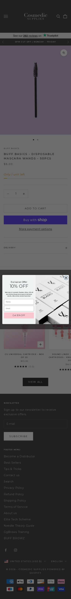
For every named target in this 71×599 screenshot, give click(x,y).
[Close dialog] (66, 278)
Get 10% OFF (19, 315)
